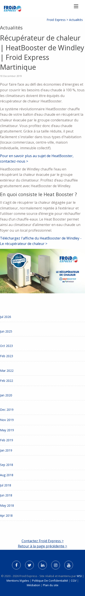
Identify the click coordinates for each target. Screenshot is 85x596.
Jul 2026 (5, 317)
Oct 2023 (6, 346)
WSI (79, 576)
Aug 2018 (6, 475)
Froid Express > (58, 20)
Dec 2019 (7, 410)
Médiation (33, 585)
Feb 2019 (6, 440)
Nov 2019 (7, 420)
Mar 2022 (7, 370)
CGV (73, 580)
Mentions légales (18, 580)
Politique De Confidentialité (50, 580)
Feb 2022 (6, 381)
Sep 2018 (6, 465)
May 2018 (7, 505)
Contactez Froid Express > (43, 540)
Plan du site (50, 585)
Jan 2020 (6, 395)
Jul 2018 (5, 485)
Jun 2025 (6, 331)
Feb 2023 (6, 356)
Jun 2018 (6, 495)
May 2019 (7, 430)
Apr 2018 (6, 515)
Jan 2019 (6, 450)
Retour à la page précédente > (42, 546)
